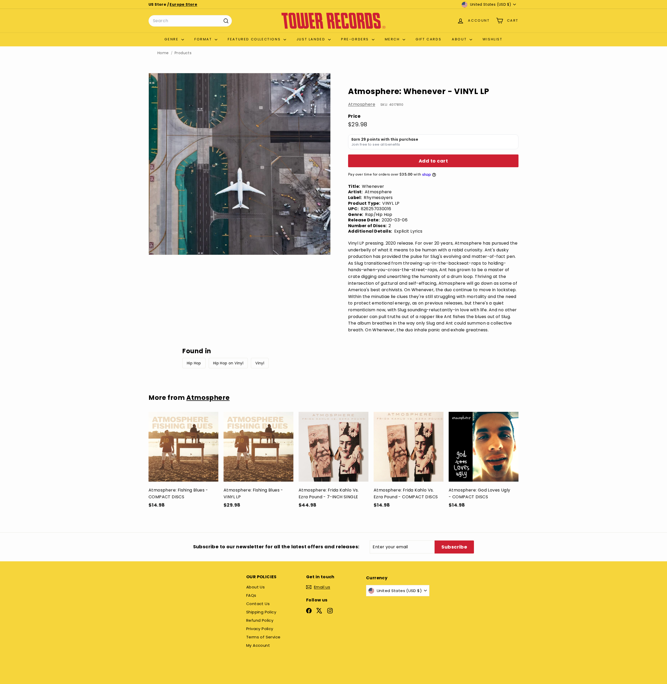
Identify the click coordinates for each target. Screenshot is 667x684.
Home (163, 53)
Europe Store (183, 4)
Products (183, 53)
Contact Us (258, 603)
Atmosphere (361, 104)
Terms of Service (263, 637)
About (460, 39)
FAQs (251, 595)
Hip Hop (194, 363)
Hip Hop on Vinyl (228, 363)
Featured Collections (255, 39)
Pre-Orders (355, 39)
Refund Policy (259, 620)
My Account (258, 645)
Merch (393, 39)
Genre (172, 39)
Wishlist (493, 39)
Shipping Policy (261, 612)
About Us (255, 587)
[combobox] (190, 21)
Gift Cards (428, 39)
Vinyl (259, 363)
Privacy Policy (259, 628)
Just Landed (312, 39)
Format (203, 39)
